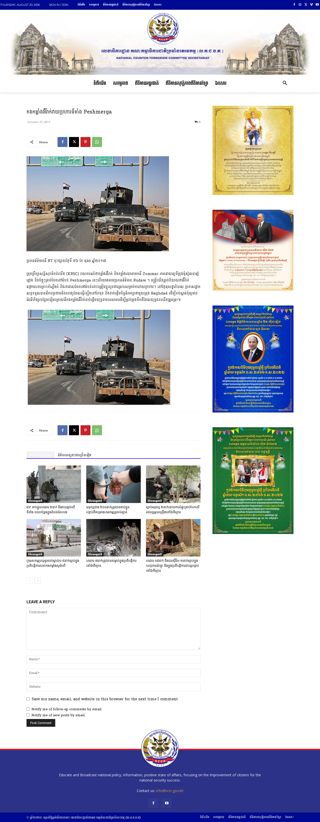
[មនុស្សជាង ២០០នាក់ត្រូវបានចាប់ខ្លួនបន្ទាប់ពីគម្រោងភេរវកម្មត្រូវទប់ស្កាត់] (113, 484)
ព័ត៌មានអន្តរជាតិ (35, 500)
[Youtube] (317, 5)
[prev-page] (29, 581)
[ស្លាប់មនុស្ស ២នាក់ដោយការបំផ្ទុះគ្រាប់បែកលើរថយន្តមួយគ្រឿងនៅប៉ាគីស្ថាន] (173, 484)
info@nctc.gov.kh (170, 790)
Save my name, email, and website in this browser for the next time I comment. (105, 699)
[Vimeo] (311, 5)
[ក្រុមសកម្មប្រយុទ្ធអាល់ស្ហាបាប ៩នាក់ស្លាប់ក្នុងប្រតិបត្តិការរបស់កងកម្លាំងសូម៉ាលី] (53, 537)
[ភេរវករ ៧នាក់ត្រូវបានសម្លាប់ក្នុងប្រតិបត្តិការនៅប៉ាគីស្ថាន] (113, 537)
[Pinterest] (85, 142)
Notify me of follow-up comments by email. (67, 709)
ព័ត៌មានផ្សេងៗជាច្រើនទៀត (75, 455)
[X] (306, 5)
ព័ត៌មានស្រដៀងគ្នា (41, 455)
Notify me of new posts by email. (58, 715)
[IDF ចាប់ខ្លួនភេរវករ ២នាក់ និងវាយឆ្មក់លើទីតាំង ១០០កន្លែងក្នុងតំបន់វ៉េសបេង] (53, 484)
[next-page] (37, 581)
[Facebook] (294, 5)
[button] (285, 83)
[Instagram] (300, 5)
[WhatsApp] (97, 142)
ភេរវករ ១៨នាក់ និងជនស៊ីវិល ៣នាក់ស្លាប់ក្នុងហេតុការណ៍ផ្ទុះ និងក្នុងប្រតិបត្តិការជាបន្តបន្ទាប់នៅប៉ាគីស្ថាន (172, 565)
